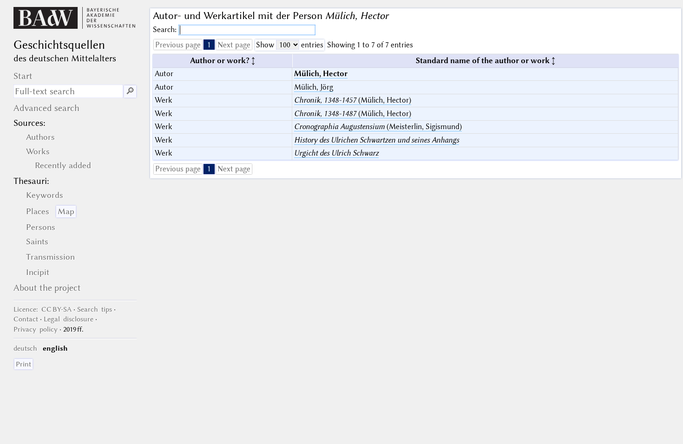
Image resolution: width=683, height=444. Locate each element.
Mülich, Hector (321, 73)
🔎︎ (130, 91)
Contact (25, 319)
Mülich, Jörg (313, 87)
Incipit (37, 272)
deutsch (25, 348)
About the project (47, 287)
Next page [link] (233, 44)
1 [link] (209, 44)
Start (23, 76)
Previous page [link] (178, 44)
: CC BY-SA (42, 309)
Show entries (289, 44)
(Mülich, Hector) (352, 100)
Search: (165, 29)
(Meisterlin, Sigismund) (378, 126)
